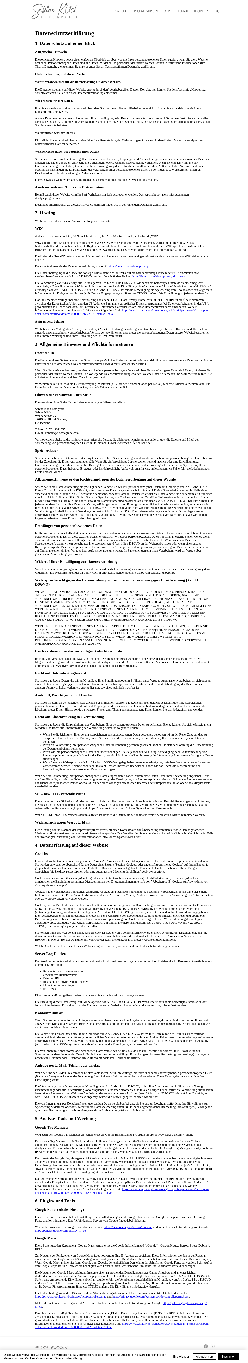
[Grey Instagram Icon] (213, 1346)
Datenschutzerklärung (68, 1358)
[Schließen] (243, 1356)
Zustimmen (228, 1356)
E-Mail (193, 1347)
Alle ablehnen (204, 1356)
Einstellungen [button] (181, 1356)
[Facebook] (206, 1346)
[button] (121, 11)
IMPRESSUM (41, 1347)
